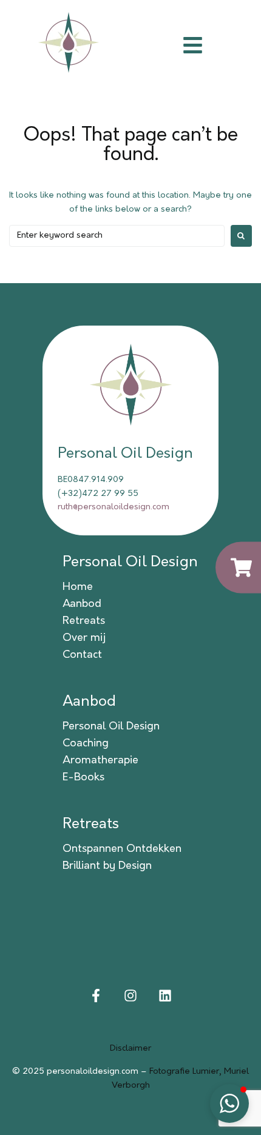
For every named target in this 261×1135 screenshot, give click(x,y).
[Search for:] (117, 236)
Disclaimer (130, 1048)
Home (78, 587)
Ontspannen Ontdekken (122, 849)
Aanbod (82, 604)
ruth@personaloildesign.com (113, 507)
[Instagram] (131, 995)
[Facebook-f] (96, 995)
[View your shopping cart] (238, 568)
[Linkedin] (165, 995)
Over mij (84, 638)
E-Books (83, 777)
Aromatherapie (100, 760)
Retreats (84, 621)
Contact (82, 655)
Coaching (86, 743)
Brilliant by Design (107, 866)
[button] (229, 1103)
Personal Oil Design (130, 562)
